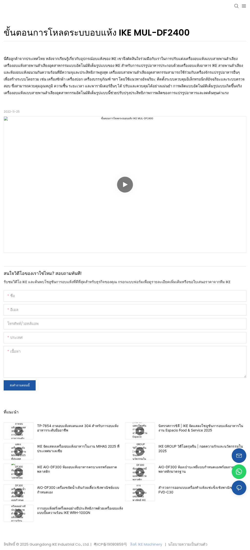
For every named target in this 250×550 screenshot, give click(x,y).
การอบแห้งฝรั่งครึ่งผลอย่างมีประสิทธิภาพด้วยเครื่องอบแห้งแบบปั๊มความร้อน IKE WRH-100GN (80, 510)
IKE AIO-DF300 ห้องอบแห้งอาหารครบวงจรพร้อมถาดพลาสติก (77, 469)
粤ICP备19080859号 (110, 544)
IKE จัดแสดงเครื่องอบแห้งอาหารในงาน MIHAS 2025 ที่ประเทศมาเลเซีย (78, 448)
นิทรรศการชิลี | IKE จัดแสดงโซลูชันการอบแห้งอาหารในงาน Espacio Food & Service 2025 (200, 428)
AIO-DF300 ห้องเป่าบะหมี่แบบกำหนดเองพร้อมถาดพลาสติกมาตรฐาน (196, 469)
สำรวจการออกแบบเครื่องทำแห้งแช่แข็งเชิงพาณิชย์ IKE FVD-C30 (199, 489)
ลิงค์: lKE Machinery (146, 544)
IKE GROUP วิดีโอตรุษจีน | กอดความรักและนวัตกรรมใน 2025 (200, 448)
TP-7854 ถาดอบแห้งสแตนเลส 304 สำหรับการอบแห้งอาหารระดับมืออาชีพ (77, 428)
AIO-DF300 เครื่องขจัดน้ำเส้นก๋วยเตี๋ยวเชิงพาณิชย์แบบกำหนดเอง (78, 489)
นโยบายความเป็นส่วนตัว (187, 544)
